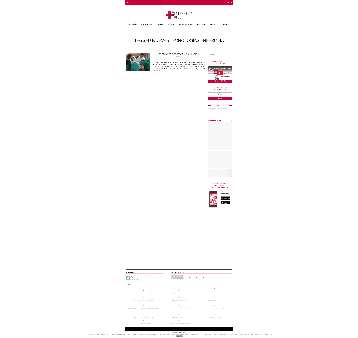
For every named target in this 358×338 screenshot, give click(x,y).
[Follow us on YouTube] (150, 2)
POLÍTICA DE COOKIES (199, 334)
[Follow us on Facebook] (136, 2)
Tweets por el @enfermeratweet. (217, 109)
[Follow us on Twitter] (140, 2)
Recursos (214, 24)
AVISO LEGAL (246, 334)
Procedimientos (185, 24)
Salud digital (201, 24)
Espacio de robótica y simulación (179, 54)
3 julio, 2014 (179, 56)
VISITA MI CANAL (220, 81)
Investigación (146, 24)
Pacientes (226, 24)
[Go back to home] (179, 13)
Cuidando (160, 24)
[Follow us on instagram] (143, 2)
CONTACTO (229, 3)
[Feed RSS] (132, 2)
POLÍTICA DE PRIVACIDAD (266, 334)
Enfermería (132, 24)
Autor (127, 2)
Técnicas (171, 24)
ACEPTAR (179, 336)
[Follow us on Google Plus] (147, 2)
